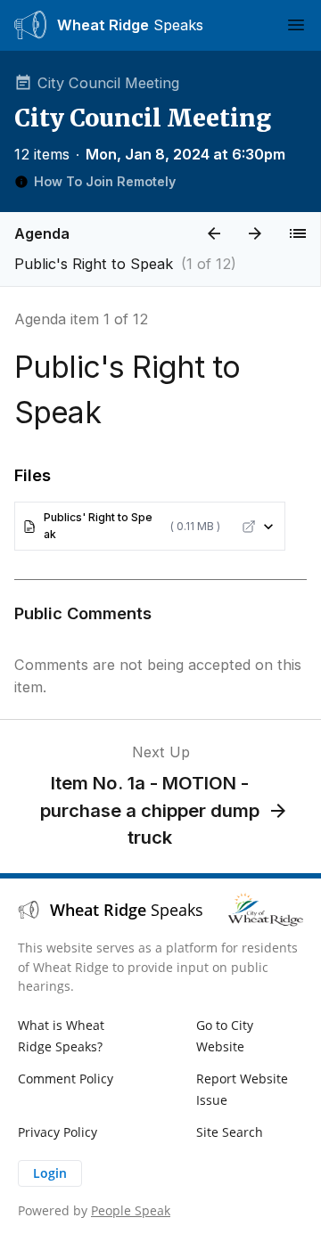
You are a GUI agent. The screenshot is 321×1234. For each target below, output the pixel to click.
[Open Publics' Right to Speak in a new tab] (249, 526)
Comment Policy (65, 1078)
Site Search (229, 1132)
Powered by (94, 1210)
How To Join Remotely (105, 181)
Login (50, 1173)
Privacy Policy (57, 1132)
